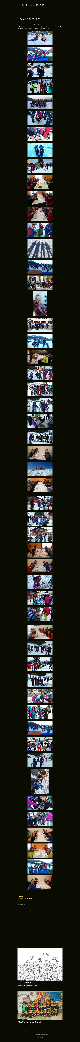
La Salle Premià (33, 4)
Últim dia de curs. (26, 983)
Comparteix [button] (20, 896)
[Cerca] (61, 4)
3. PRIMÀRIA (31, 898)
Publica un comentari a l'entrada (30, 985)
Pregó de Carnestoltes (29, 1022)
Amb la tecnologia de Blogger (41, 1034)
